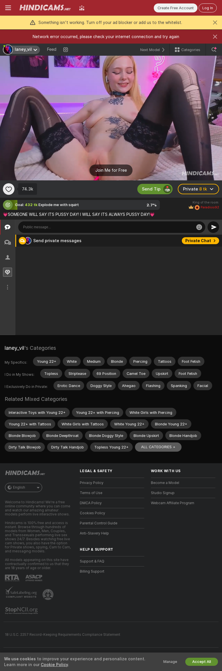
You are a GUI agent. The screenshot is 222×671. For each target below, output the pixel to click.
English (19, 487)
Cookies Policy (92, 513)
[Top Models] (82, 8)
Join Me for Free (111, 170)
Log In (207, 8)
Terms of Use (91, 493)
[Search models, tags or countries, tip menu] (214, 50)
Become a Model (165, 483)
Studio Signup (163, 493)
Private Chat (198, 240)
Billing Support (92, 571)
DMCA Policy (91, 503)
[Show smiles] (199, 227)
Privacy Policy (91, 483)
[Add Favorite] (8, 189)
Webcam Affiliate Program (172, 503)
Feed (51, 49)
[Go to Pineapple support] (48, 594)
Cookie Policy (54, 664)
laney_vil (14, 348)
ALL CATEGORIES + (158, 447)
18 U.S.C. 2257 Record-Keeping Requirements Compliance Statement (62, 635)
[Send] (213, 227)
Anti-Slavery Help (94, 533)
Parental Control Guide (98, 523)
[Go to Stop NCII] (22, 610)
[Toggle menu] (8, 8)
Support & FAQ (92, 561)
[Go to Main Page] (45, 8)
